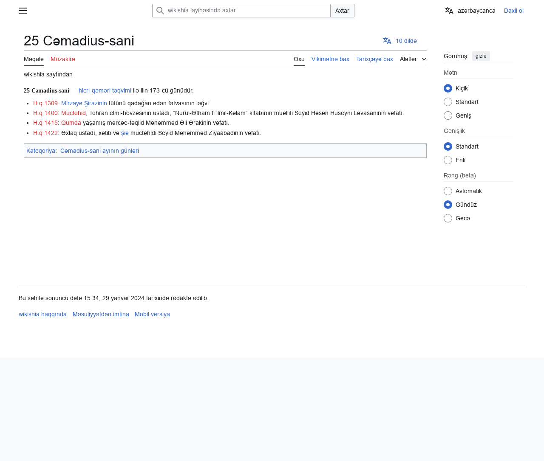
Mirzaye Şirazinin (84, 103)
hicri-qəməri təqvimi (105, 90)
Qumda (71, 122)
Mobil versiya (152, 314)
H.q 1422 (45, 132)
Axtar (342, 10)
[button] (23, 10)
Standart (467, 101)
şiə (125, 132)
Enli (460, 159)
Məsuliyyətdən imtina (101, 314)
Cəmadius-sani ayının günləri (99, 150)
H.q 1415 (45, 122)
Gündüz (466, 204)
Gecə (463, 217)
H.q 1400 (45, 113)
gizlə (481, 56)
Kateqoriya (40, 150)
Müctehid (73, 113)
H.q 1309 (45, 103)
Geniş (463, 115)
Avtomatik (469, 190)
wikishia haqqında (43, 314)
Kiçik (462, 87)
